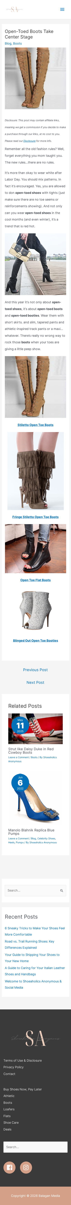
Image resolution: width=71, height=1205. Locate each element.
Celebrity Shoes (46, 838)
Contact (9, 1074)
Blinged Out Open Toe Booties (35, 640)
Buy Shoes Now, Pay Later (22, 1089)
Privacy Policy (13, 1067)
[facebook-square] (11, 1167)
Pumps (20, 842)
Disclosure (29, 140)
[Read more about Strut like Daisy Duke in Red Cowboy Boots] (35, 728)
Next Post (35, 682)
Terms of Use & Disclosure (22, 1060)
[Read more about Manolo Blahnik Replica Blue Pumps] (35, 798)
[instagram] (27, 1167)
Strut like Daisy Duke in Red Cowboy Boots (31, 751)
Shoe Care (11, 1122)
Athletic (8, 1096)
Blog (8, 43)
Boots (17, 43)
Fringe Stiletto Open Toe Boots (35, 517)
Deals (7, 1129)
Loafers (8, 1109)
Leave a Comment (18, 757)
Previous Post (35, 670)
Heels (11, 842)
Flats (7, 1116)
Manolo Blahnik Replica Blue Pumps (31, 832)
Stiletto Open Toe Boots (35, 425)
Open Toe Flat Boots (35, 580)
